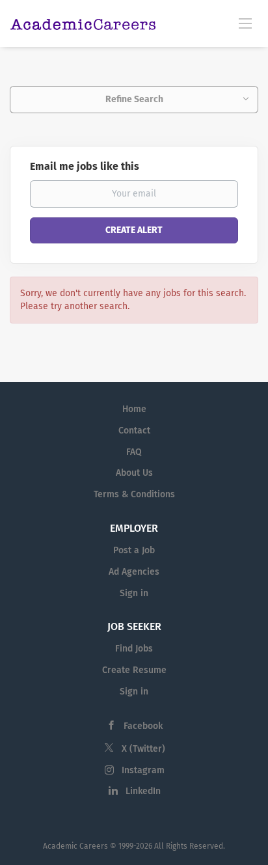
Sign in (134, 593)
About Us (134, 472)
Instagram (143, 770)
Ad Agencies (134, 571)
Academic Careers (75, 846)
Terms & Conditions (134, 494)
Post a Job (134, 550)
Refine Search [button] (134, 99)
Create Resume (134, 670)
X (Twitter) (143, 748)
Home (134, 409)
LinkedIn (143, 791)
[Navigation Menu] (245, 23)
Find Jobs (134, 648)
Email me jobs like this (84, 166)
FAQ (134, 452)
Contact (134, 430)
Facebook (143, 726)
